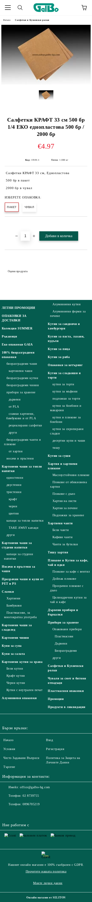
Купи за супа (12, 645)
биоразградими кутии (22, 378)
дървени (15, 399)
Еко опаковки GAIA (17, 344)
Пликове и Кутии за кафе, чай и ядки (68, 563)
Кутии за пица (59, 349)
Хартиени (13, 598)
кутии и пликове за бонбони (65, 420)
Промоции (56, 699)
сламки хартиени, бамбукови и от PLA (21, 416)
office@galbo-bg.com (35, 787)
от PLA (14, 406)
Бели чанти (60, 530)
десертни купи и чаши (68, 440)
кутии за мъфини (65, 391)
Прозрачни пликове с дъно (66, 588)
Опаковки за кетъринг (65, 365)
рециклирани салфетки (25, 425)
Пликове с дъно (63, 493)
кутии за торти (63, 384)
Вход (49, 740)
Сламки (8, 591)
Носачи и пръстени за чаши (18, 569)
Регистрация (55, 749)
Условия (9, 749)
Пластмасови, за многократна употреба (20, 615)
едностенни (14, 477)
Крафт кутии (15, 675)
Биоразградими (66, 650)
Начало (6, 20)
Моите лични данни (48, 883)
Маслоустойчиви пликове (71, 475)
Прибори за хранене (63, 622)
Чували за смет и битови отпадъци (67, 681)
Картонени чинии (15, 637)
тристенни (14, 492)
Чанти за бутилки (65, 544)
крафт (13, 499)
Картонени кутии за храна (22, 662)
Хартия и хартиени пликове (62, 466)
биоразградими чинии (22, 385)
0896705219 (31, 804)
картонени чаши (20, 371)
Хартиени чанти (60, 523)
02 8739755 (31, 795)
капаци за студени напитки (18, 556)
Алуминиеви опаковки (19, 698)
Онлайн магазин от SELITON (46, 897)
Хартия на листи (64, 501)
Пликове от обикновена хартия (68, 484)
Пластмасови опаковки (66, 691)
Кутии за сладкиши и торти (64, 375)
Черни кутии (15, 683)
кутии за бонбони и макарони (66, 408)
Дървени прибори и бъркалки (63, 612)
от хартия (16, 451)
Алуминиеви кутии (66, 304)
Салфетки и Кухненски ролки (32, 20)
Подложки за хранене (68, 515)
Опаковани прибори (67, 629)
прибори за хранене (21, 392)
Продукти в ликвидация (67, 707)
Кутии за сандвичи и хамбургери (64, 326)
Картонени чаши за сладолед (17, 627)
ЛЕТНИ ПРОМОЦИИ (18, 308)
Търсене (9, 767)
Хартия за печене (65, 508)
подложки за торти (66, 398)
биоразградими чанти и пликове (22, 442)
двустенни (14, 485)
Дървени (61, 643)
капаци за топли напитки (25, 520)
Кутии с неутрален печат (24, 690)
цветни (14, 513)
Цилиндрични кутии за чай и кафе (68, 600)
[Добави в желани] (84, 224)
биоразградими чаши (21, 363)
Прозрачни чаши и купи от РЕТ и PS (23, 581)
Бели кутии (14, 668)
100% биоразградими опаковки (18, 355)
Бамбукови (14, 605)
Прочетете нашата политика (46, 871)
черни (13, 506)
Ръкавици (9, 336)
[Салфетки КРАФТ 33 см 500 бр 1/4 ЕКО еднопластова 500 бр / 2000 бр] (46, 83)
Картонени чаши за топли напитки (22, 469)
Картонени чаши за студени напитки (17, 545)
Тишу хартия (58, 552)
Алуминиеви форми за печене (68, 314)
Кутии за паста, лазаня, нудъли (66, 339)
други (13, 432)
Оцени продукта (17, 271)
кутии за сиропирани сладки (67, 431)
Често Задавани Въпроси (21, 758)
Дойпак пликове (64, 578)
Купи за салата (13, 653)
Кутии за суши (59, 455)
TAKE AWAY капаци (24, 527)
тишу (56, 447)
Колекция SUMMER (17, 328)
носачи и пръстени (20, 458)
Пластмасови (64, 636)
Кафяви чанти (62, 537)
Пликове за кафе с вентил (71, 571)
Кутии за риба (59, 357)
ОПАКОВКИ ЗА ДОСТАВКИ (14, 318)
